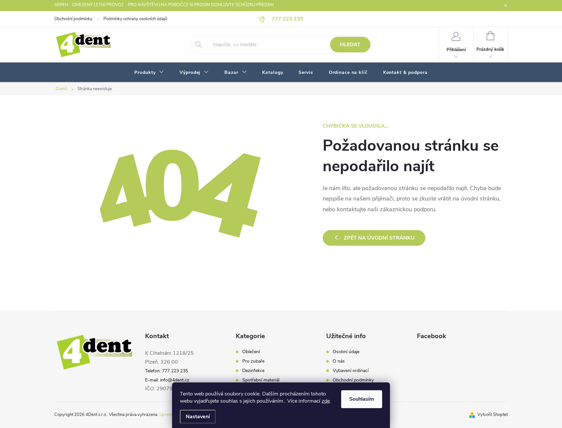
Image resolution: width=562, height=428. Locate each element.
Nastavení (198, 416)
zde (326, 401)
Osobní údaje (346, 351)
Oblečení (251, 351)
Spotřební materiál (260, 380)
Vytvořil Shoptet (492, 415)
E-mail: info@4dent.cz (167, 380)
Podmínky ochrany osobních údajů (135, 19)
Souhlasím (361, 399)
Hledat (350, 44)
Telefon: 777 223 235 (166, 371)
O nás (339, 361)
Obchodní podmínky (73, 19)
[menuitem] (149, 72)
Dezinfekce (253, 370)
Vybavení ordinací (350, 370)
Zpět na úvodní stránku (379, 238)
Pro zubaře (253, 361)
